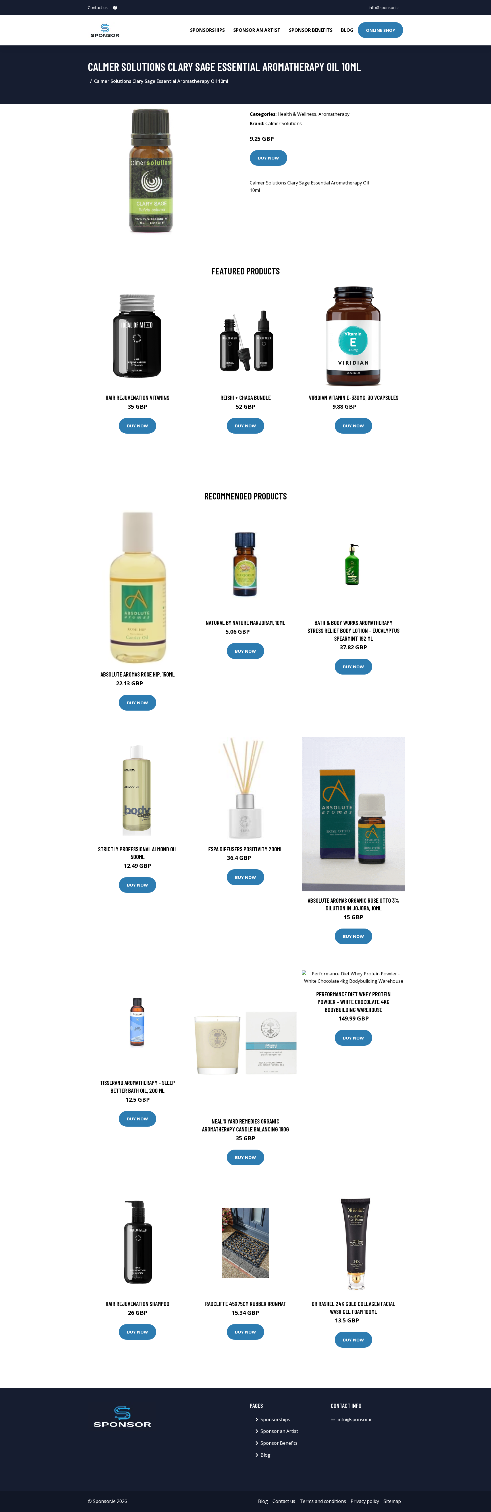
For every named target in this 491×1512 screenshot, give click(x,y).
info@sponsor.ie (384, 7)
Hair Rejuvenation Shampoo (137, 1303)
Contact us (283, 1501)
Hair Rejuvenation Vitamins (137, 397)
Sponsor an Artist (256, 30)
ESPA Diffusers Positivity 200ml (245, 848)
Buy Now (268, 158)
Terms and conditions (323, 1501)
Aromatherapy (334, 114)
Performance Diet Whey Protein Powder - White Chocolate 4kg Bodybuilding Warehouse (353, 1001)
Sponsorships (207, 30)
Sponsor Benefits (310, 30)
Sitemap (392, 1501)
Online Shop (380, 30)
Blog (347, 30)
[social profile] (115, 7)
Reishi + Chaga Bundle (245, 397)
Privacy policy (365, 1501)
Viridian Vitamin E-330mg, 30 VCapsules (353, 397)
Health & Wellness (297, 114)
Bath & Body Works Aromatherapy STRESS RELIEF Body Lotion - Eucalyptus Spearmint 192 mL (353, 630)
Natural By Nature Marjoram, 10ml (245, 622)
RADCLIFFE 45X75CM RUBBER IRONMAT (245, 1303)
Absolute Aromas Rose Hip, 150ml (138, 674)
